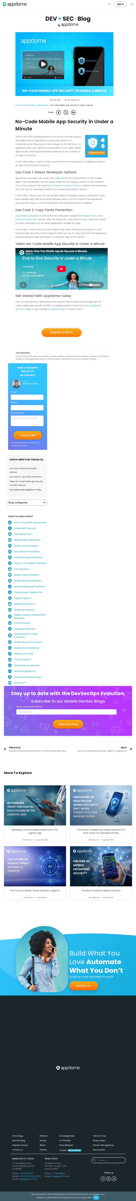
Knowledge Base (67, 1136)
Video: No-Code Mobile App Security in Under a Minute (26, 483)
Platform (44, 1136)
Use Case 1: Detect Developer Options (23, 470)
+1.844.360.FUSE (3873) (30, 1176)
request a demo (58, 309)
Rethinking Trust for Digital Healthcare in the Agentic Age (35, 831)
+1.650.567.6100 (26, 1173)
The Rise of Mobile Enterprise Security (101, 890)
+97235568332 (58, 1173)
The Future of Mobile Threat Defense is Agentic (35, 890)
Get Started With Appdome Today (25, 489)
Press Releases (66, 1145)
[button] (109, 4)
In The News (65, 1140)
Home (18, 105)
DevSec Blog (42, 105)
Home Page (17, 1136)
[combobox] (109, 1160)
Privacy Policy (99, 1140)
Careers (70, 1150)
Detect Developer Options (67, 185)
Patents (43, 1149)
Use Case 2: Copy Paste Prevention (26, 476)
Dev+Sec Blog (29, 105)
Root (71, 178)
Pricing (43, 1140)
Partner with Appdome (103, 1145)
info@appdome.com (28, 1179)
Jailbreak (59, 178)
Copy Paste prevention (27, 215)
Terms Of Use (99, 1136)
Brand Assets (99, 1149)
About (42, 1145)
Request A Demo (20, 1145)
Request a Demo (61, 332)
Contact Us (17, 1149)
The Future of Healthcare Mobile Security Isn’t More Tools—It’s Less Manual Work (101, 831)
